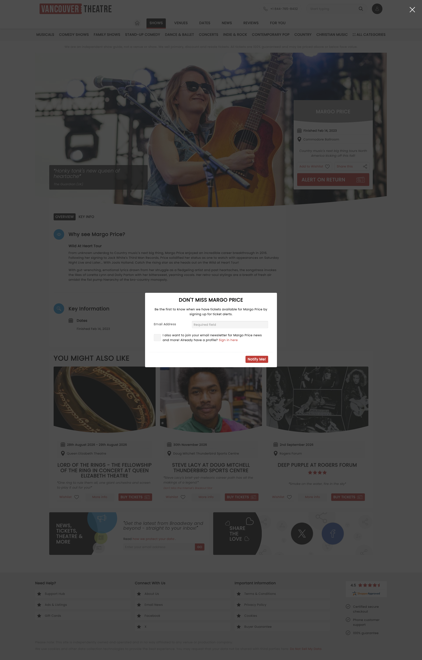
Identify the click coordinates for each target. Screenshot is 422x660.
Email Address (165, 324)
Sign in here (228, 340)
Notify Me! (257, 359)
